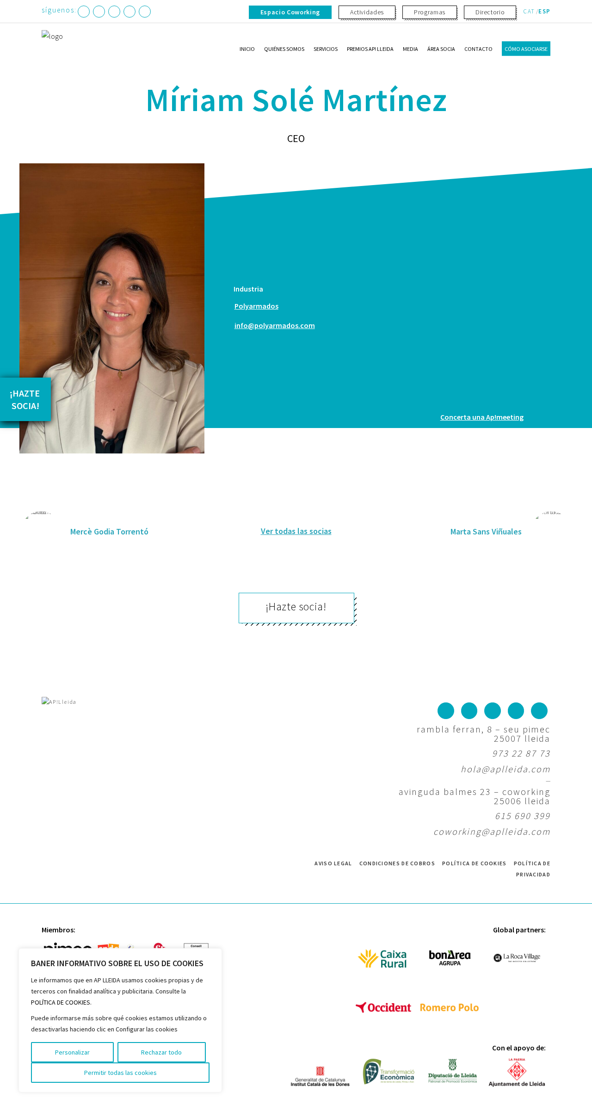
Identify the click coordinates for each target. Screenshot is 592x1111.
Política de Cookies (474, 863)
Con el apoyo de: (519, 1047)
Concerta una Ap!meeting (482, 417)
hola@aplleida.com (505, 769)
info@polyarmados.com (274, 325)
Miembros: (58, 929)
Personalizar (72, 1052)
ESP (544, 11)
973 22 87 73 (521, 753)
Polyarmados (256, 305)
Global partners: (519, 929)
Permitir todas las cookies (120, 1072)
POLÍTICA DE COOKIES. (61, 1002)
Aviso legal (333, 863)
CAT (529, 11)
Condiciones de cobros (397, 863)
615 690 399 (522, 815)
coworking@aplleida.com (491, 831)
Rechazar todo (161, 1052)
